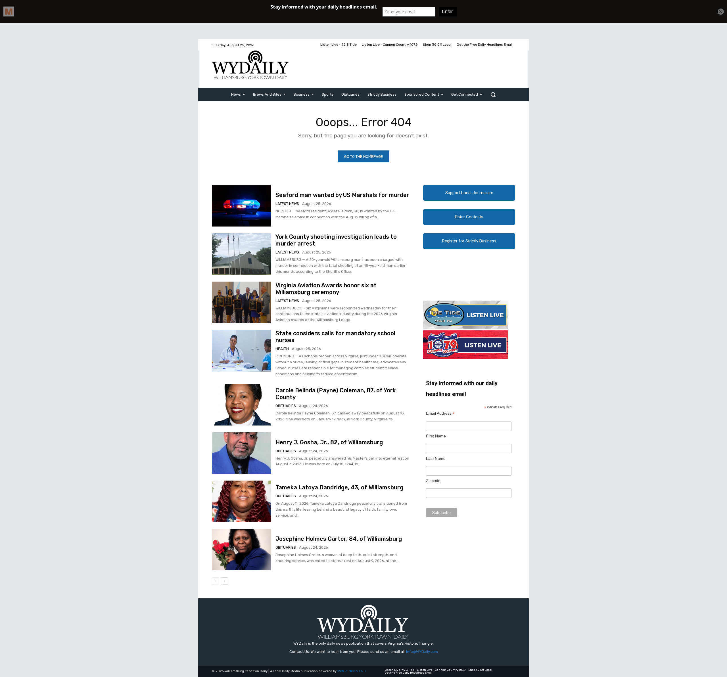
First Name (436, 436)
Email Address (440, 413)
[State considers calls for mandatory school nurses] (241, 350)
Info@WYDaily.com (422, 651)
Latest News (287, 204)
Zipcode (433, 480)
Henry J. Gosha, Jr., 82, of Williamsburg (329, 442)
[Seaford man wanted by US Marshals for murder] (241, 206)
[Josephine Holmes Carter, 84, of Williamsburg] (241, 549)
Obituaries (285, 406)
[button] (493, 94)
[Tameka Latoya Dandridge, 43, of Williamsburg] (241, 501)
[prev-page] (215, 581)
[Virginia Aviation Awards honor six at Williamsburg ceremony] (241, 302)
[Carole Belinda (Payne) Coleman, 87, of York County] (241, 405)
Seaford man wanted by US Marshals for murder (342, 195)
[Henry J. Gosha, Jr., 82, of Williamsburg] (241, 453)
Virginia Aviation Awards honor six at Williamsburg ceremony (326, 288)
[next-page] (224, 581)
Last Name (436, 458)
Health (282, 349)
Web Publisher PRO (351, 671)
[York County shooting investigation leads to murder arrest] (241, 254)
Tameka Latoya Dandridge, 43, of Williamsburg (339, 487)
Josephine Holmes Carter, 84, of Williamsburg (338, 538)
